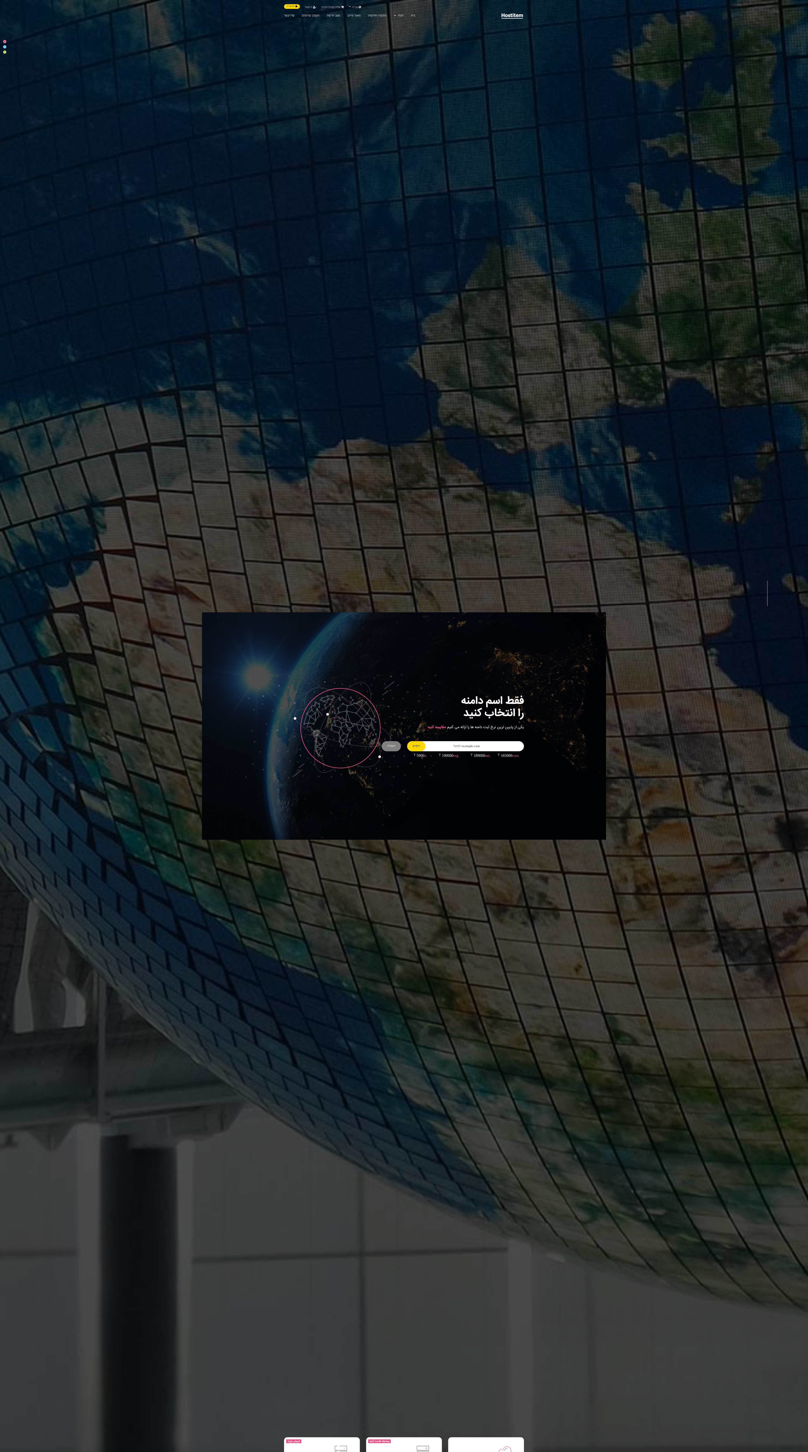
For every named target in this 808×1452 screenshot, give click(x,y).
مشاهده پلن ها (506, 752)
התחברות (291, 6)
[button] (767, 585)
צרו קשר (289, 15)
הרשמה (309, 7)
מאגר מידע (354, 15)
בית (413, 15)
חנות (400, 15)
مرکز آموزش (478, 752)
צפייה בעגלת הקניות (331, 7)
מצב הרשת (333, 15)
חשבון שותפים (310, 15)
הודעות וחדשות (377, 15)
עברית (355, 7)
